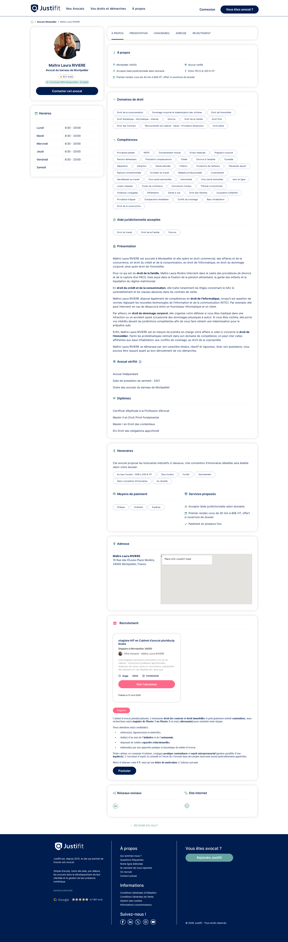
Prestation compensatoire (159, 159)
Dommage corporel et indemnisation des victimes (177, 112)
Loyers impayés (125, 186)
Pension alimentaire (126, 159)
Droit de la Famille (193, 119)
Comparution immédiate (156, 199)
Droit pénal (218, 126)
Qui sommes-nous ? (131, 855)
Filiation (183, 166)
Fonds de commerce (152, 186)
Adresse (181, 33)
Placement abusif (237, 166)
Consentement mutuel (169, 152)
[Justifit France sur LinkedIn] (131, 921)
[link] (187, 805)
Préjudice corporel (223, 152)
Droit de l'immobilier (221, 112)
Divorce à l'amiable (205, 159)
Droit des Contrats (126, 126)
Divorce (171, 119)
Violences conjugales (127, 193)
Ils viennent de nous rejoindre (136, 867)
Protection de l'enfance (208, 166)
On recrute (126, 871)
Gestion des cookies (131, 900)
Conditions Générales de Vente (137, 896)
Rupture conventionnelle (129, 172)
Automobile (186, 179)
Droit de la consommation (130, 112)
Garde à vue (174, 193)
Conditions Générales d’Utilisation (138, 892)
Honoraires (162, 33)
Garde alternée (163, 166)
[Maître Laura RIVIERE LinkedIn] (116, 805)
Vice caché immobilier (212, 179)
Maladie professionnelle (190, 172)
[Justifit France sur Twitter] (138, 921)
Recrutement (202, 33)
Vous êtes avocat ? (239, 9)
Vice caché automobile (159, 179)
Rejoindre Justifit (209, 857)
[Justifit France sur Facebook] (123, 921)
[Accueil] (34, 21)
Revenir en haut (146, 825)
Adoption (141, 166)
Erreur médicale (197, 152)
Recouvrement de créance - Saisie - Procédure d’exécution (174, 126)
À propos (138, 8)
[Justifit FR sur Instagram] (146, 921)
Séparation (122, 166)
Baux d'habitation (215, 199)
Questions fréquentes (132, 859)
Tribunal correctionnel (211, 186)
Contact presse (128, 875)
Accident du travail (159, 172)
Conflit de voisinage (188, 199)
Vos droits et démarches (108, 8)
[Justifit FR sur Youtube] (153, 921)
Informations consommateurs (136, 904)
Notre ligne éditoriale (131, 863)
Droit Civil (217, 119)
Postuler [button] (124, 771)
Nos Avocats (75, 8)
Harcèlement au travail (128, 179)
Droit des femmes (198, 193)
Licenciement (217, 172)
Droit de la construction (129, 206)
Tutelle (184, 159)
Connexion (207, 9)
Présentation (139, 33)
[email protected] (63, 890)
